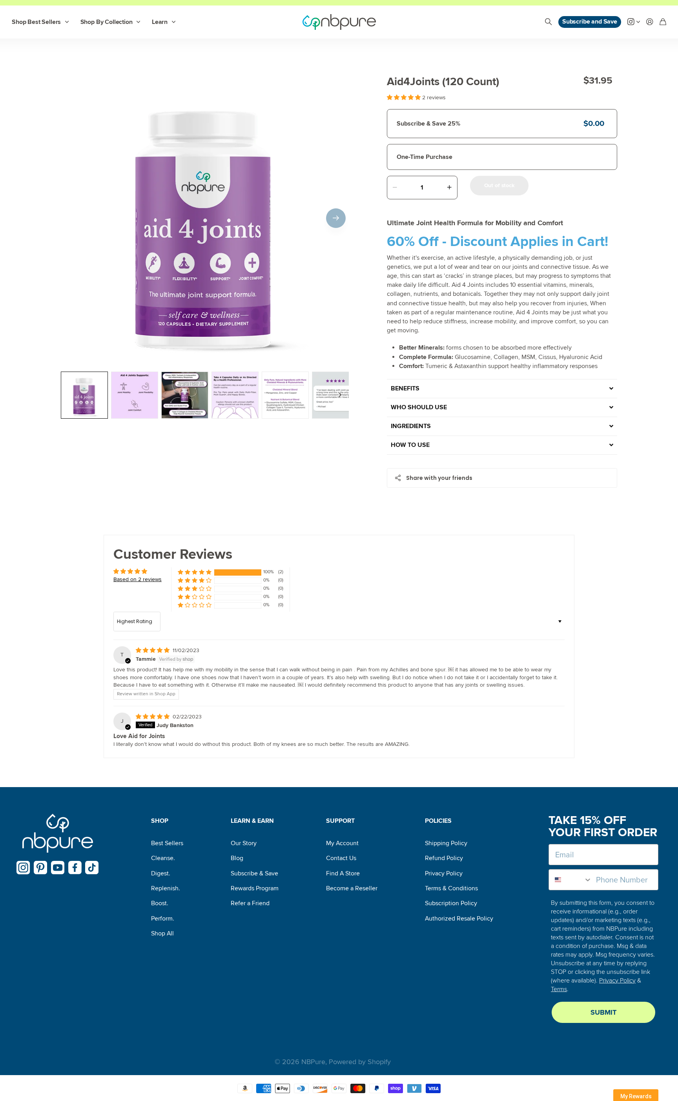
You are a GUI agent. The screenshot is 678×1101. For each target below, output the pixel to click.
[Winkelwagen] (663, 22)
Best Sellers (167, 843)
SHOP (159, 821)
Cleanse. (163, 858)
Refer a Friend (250, 903)
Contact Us (341, 858)
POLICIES (438, 821)
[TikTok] (92, 868)
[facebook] (75, 867)
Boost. (159, 903)
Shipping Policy (446, 843)
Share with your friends (439, 478)
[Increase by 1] (449, 187)
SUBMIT (603, 1012)
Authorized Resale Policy (459, 918)
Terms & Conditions (451, 888)
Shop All (162, 933)
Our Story (244, 843)
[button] (336, 218)
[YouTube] (58, 868)
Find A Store (343, 873)
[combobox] (570, 879)
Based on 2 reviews (137, 579)
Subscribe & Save (254, 873)
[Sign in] (649, 22)
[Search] (548, 22)
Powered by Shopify (360, 1061)
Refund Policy (444, 858)
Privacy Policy (444, 873)
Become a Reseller (351, 888)
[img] (153, 650)
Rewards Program (255, 888)
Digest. (160, 873)
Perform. (162, 918)
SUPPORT (340, 821)
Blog (237, 858)
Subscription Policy (451, 903)
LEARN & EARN (252, 821)
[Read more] (633, 22)
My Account (342, 843)
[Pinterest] (40, 868)
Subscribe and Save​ (589, 22)
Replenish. (165, 888)
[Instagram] (23, 868)
